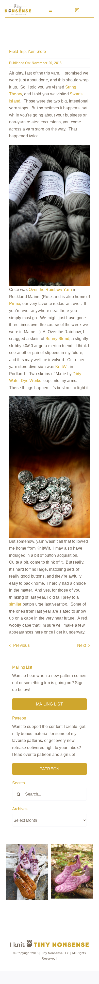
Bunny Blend (57, 338)
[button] (10, 872)
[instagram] (77, 10)
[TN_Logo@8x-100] (17, 5)
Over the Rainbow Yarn (50, 289)
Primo (14, 303)
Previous (21, 645)
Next (81, 645)
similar (15, 604)
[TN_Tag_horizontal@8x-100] (49, 940)
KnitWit (62, 366)
